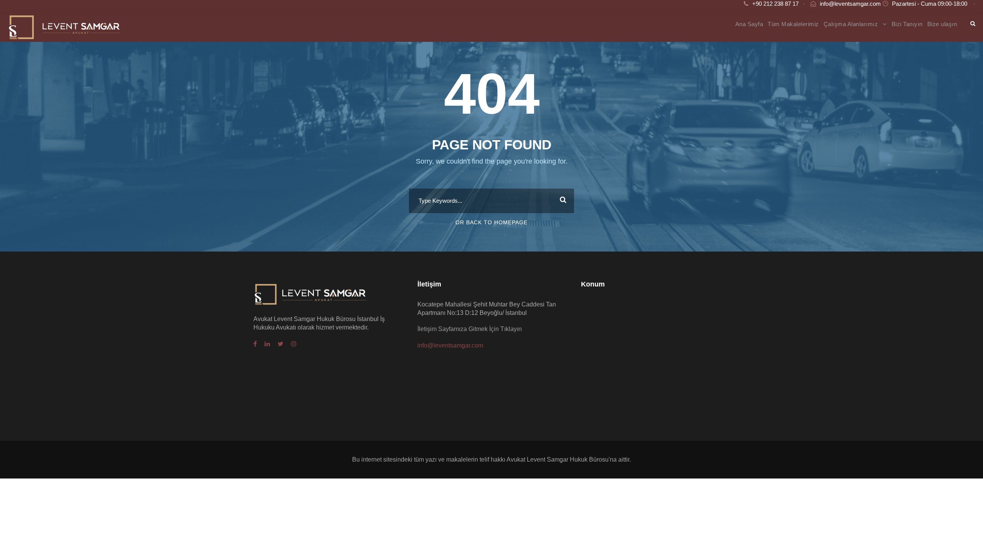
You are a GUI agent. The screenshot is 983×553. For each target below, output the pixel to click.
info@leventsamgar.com (850, 3)
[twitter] (280, 344)
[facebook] (255, 344)
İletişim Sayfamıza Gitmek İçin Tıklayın (469, 329)
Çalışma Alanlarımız (851, 24)
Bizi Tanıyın (907, 24)
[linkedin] (267, 344)
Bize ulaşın (942, 24)
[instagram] (293, 344)
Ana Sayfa (749, 24)
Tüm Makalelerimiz (793, 24)
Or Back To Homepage (491, 222)
